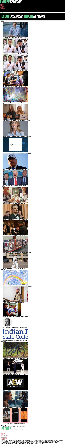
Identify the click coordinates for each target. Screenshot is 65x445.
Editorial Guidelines (5, 436)
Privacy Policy (4, 438)
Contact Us (3, 434)
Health (1, 5)
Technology (2, 8)
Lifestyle (2, 6)
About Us (3, 433)
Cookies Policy (4, 437)
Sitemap (3, 439)
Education (2, 7)
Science (2, 4)
